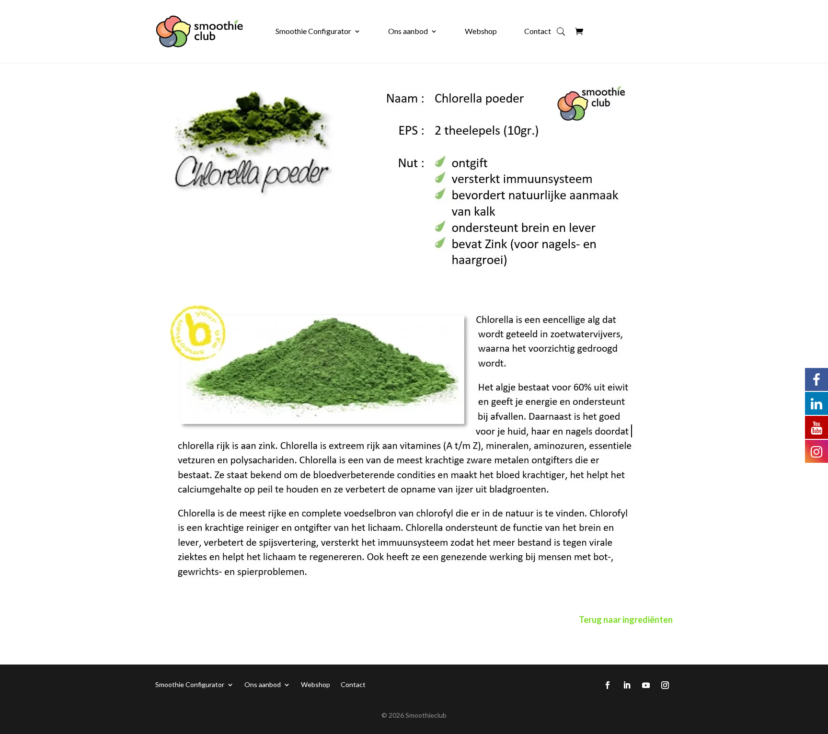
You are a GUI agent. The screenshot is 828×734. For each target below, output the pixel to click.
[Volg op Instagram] (665, 685)
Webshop (481, 30)
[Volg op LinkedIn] (626, 685)
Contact (537, 30)
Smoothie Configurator (313, 30)
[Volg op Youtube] (646, 685)
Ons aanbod (408, 30)
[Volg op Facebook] (607, 685)
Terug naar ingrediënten (626, 619)
